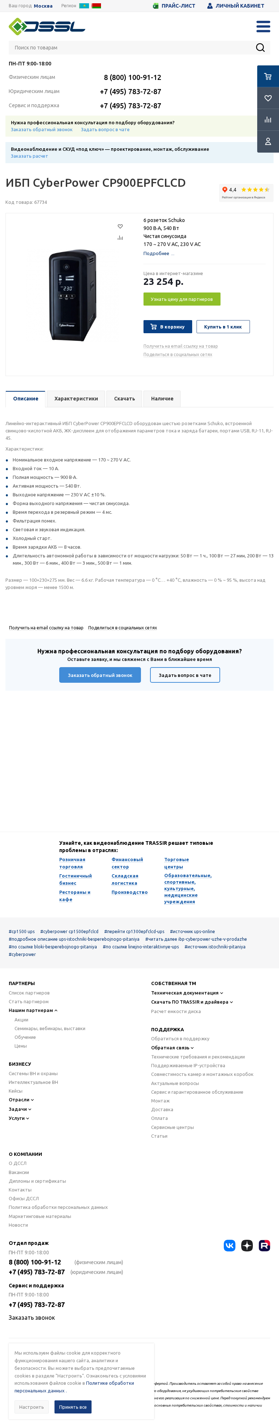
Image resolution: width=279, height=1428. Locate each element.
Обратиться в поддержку (180, 1038)
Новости (18, 1224)
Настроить (31, 1406)
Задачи (18, 1109)
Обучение (25, 1037)
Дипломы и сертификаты (37, 1180)
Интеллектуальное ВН (33, 1082)
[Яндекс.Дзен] (247, 1245)
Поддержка (167, 1029)
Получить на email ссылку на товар (180, 346)
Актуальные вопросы (175, 1083)
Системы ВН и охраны (33, 1073)
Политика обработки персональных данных (58, 1207)
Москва (43, 6)
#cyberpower (22, 954)
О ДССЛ (18, 1163)
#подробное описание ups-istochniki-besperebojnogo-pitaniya (74, 939)
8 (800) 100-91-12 (132, 77)
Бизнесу (20, 1063)
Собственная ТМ (173, 983)
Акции (21, 1019)
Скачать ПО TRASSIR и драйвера (190, 1001)
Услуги (17, 1118)
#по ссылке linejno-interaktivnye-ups (141, 946)
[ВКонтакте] (229, 1245)
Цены (21, 1045)
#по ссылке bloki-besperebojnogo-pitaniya (53, 946)
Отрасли (19, 1099)
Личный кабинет (240, 6)
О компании (25, 1154)
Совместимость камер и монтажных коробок (202, 1074)
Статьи (159, 1135)
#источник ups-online (192, 931)
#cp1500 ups (22, 931)
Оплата (159, 1118)
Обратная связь (170, 1047)
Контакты (20, 1189)
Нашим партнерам (31, 1010)
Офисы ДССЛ (24, 1198)
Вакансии (19, 1172)
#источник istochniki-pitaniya (215, 946)
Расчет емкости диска (176, 1011)
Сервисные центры (172, 1127)
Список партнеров (29, 992)
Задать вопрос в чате (105, 129)
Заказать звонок (32, 1317)
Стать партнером (29, 1001)
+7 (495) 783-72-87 (130, 91)
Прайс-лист (178, 6)
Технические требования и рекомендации (198, 1056)
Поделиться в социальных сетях (177, 354)
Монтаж (160, 1100)
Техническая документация (185, 992)
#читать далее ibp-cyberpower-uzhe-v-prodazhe (196, 939)
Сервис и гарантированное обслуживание (197, 1091)
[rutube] (264, 1245)
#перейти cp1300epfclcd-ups (134, 931)
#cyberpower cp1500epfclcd (69, 931)
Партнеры (22, 983)
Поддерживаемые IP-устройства (188, 1065)
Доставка (162, 1109)
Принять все (73, 1406)
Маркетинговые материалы (40, 1216)
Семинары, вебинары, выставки (50, 1028)
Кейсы (16, 1090)
